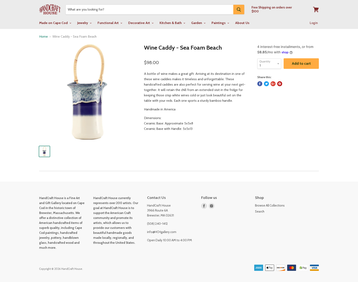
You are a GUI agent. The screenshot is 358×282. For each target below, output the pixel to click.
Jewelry (83, 23)
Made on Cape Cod (54, 23)
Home (43, 36)
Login (314, 23)
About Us (242, 23)
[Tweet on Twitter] (266, 83)
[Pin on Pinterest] (279, 83)
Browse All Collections (270, 205)
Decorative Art (139, 23)
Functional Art (109, 23)
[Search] (238, 9)
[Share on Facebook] (259, 83)
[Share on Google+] (273, 83)
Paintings (219, 23)
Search (259, 211)
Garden (197, 23)
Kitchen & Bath (171, 23)
